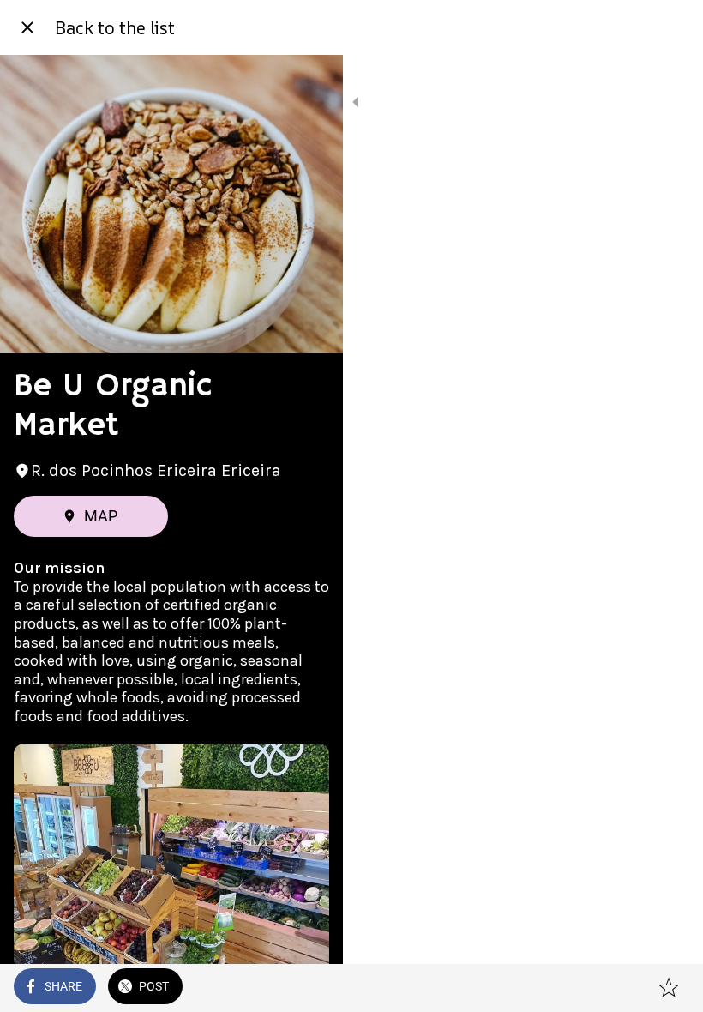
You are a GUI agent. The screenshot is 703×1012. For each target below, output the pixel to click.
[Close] (27, 27)
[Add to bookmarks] (668, 988)
